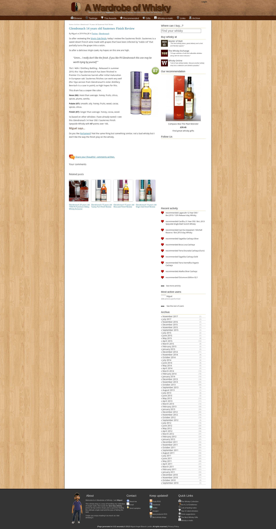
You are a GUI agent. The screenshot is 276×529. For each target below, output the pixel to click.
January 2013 (169, 409)
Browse (78, 18)
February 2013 (169, 406)
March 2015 (168, 343)
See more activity (173, 285)
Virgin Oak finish (99, 38)
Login (204, 1)
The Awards (110, 18)
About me (133, 502)
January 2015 (169, 349)
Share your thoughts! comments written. (95, 156)
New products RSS (159, 514)
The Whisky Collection (190, 502)
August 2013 (169, 390)
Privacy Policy (173, 527)
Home (71, 24)
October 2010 (169, 480)
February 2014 (169, 373)
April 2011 (167, 463)
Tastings (93, 18)
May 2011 (167, 461)
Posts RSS (156, 502)
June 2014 (167, 362)
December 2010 (170, 474)
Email (131, 505)
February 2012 (169, 436)
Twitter (154, 508)
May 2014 (167, 365)
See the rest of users (175, 306)
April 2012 (167, 431)
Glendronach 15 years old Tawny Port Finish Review (101, 205)
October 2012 (169, 417)
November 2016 (170, 321)
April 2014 (167, 368)
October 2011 (169, 447)
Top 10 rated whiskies (189, 511)
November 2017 (170, 316)
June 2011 (167, 458)
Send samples (135, 508)
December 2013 (170, 379)
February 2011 (169, 469)
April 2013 (167, 401)
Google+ (155, 511)
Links (182, 18)
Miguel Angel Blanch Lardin (141, 527)
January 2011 (169, 472)
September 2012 (170, 420)
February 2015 (169, 346)
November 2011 (170, 444)
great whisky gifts (185, 130)
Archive (196, 18)
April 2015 (167, 341)
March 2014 (168, 371)
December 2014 (170, 352)
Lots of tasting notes (189, 508)
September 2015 (170, 330)
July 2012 (167, 423)
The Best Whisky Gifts (189, 517)
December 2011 (170, 442)
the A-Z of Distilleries (189, 505)
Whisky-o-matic (165, 18)
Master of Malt (175, 41)
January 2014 (169, 376)
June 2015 (167, 335)
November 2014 (170, 354)
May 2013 (167, 398)
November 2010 (170, 477)
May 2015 (167, 338)
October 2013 (169, 384)
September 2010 (170, 483)
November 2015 (170, 327)
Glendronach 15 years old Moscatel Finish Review (124, 205)
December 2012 (170, 412)
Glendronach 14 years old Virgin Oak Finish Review (146, 205)
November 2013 (170, 382)
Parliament (85, 133)
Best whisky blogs (159, 517)
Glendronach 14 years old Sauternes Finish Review (96, 24)
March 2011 (168, 466)
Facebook (156, 505)
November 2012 (170, 414)
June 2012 (167, 425)
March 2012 (168, 433)
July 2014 (167, 360)
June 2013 (167, 395)
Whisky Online (175, 60)
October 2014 (169, 357)
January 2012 (169, 439)
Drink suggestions (188, 514)
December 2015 (170, 324)
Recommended (131, 18)
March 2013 (168, 403)
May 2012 (167, 428)
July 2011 (167, 455)
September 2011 (170, 450)
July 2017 (167, 319)
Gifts (148, 18)
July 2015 (167, 332)
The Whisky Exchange (178, 50)
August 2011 (169, 453)
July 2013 (167, 392)
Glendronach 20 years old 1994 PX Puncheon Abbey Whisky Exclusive (79, 206)
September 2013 (170, 387)
